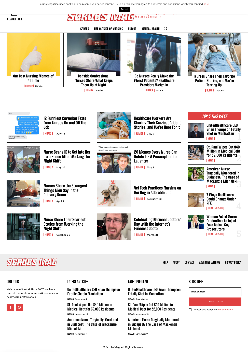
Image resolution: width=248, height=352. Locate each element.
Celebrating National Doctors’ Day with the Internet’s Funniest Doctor (157, 224)
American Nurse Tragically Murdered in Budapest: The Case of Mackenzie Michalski (222, 175)
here (206, 4)
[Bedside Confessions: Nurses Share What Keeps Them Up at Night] (93, 54)
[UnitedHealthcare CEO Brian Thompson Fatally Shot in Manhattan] (196, 130)
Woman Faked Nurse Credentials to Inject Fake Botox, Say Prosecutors (221, 222)
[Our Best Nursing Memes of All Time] (33, 54)
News (210, 138)
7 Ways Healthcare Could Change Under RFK (221, 199)
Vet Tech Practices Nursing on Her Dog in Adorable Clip (157, 190)
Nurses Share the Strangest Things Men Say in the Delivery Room (65, 190)
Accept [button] (124, 9)
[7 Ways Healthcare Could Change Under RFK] (196, 200)
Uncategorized (215, 208)
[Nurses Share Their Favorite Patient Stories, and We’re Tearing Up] (214, 54)
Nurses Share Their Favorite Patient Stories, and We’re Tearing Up (214, 80)
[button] (165, 28)
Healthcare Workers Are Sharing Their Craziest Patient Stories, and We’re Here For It (157, 123)
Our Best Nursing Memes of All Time (33, 78)
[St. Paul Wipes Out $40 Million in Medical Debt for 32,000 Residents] (196, 152)
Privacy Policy (225, 309)
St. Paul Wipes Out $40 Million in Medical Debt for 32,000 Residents (223, 151)
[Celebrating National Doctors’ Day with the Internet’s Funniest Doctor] (114, 226)
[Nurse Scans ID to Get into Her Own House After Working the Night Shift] (23, 159)
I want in (213, 301)
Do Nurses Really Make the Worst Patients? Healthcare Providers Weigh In (154, 80)
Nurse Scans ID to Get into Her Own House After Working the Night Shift (67, 156)
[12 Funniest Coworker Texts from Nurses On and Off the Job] (23, 125)
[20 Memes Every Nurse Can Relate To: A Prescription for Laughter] (114, 159)
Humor (29, 86)
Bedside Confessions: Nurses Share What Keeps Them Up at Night (94, 80)
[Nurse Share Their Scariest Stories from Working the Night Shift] (23, 226)
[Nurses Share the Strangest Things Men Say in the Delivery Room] (23, 193)
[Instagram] (19, 307)
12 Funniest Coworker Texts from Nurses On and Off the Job (65, 123)
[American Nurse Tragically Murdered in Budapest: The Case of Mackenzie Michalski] (196, 174)
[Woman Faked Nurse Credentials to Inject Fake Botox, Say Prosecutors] (196, 222)
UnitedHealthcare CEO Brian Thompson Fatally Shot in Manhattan (223, 129)
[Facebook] (10, 307)
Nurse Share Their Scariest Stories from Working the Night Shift (64, 224)
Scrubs (39, 86)
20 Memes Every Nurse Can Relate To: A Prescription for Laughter (156, 156)
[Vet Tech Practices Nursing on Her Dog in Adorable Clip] (114, 193)
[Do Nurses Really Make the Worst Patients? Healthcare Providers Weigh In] (154, 54)
